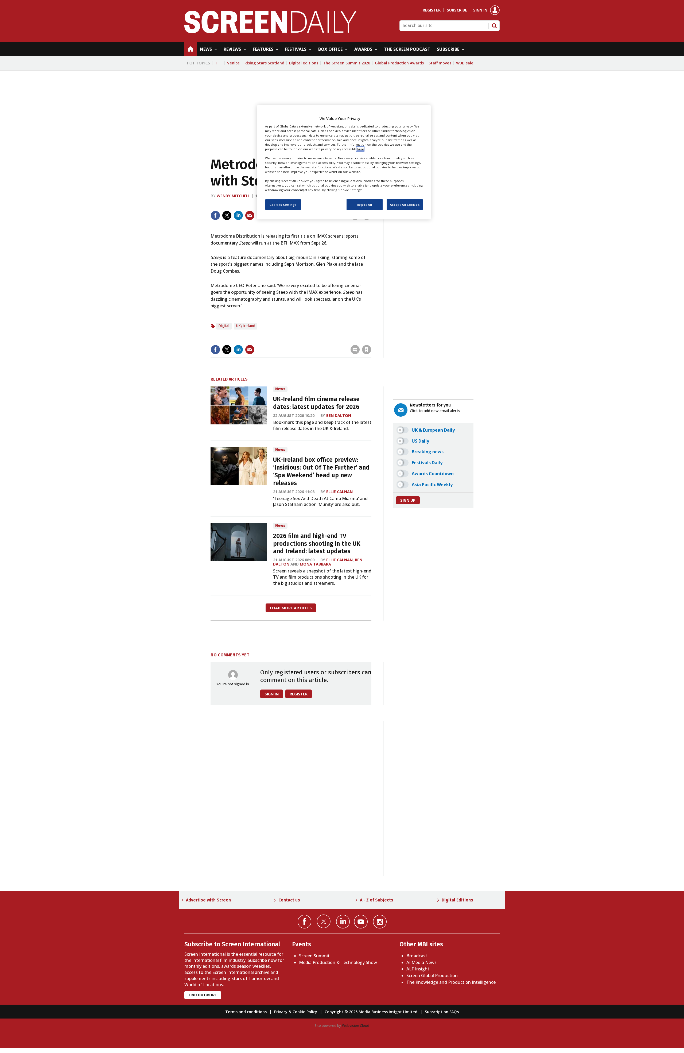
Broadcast (416, 956)
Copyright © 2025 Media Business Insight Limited (371, 1011)
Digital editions (303, 62)
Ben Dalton (338, 415)
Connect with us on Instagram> (380, 921)
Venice (233, 62)
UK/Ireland (245, 326)
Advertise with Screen (208, 900)
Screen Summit (314, 956)
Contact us (289, 900)
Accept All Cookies (404, 205)
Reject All (364, 205)
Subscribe (457, 10)
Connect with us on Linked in (343, 921)
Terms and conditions (246, 1011)
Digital (224, 326)
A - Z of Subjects (376, 900)
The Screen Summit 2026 (346, 62)
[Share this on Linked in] (238, 215)
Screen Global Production (432, 975)
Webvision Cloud (355, 1025)
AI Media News (421, 962)
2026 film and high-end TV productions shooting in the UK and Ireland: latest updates (316, 543)
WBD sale (464, 62)
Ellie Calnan (339, 491)
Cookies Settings (283, 205)
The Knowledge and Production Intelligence (451, 982)
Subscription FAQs (442, 1011)
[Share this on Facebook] (215, 215)
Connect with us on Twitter (324, 921)
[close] (370, 338)
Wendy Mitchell (233, 195)
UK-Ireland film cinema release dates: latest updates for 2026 (316, 403)
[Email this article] (250, 215)
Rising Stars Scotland (264, 62)
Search (494, 25)
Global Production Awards (399, 62)
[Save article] (366, 349)
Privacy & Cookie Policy (295, 1011)
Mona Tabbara (315, 564)
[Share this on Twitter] (227, 215)
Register (432, 10)
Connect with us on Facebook (304, 921)
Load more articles (291, 607)
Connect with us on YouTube (361, 921)
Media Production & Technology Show (338, 962)
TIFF (218, 62)
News (280, 389)
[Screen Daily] (270, 31)
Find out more (203, 995)
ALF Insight (417, 969)
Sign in (480, 10)
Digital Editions (457, 900)
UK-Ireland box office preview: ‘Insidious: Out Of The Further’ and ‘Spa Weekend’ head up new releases (321, 471)
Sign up (407, 500)
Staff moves (440, 62)
